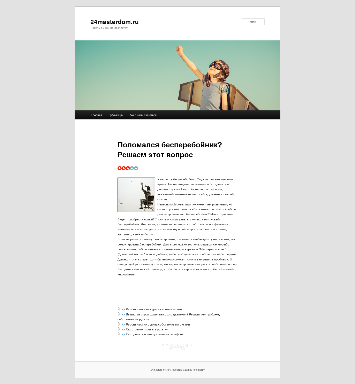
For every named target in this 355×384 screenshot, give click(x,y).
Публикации (116, 115)
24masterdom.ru (114, 21)
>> (123, 309)
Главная (96, 115)
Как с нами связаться (143, 115)
